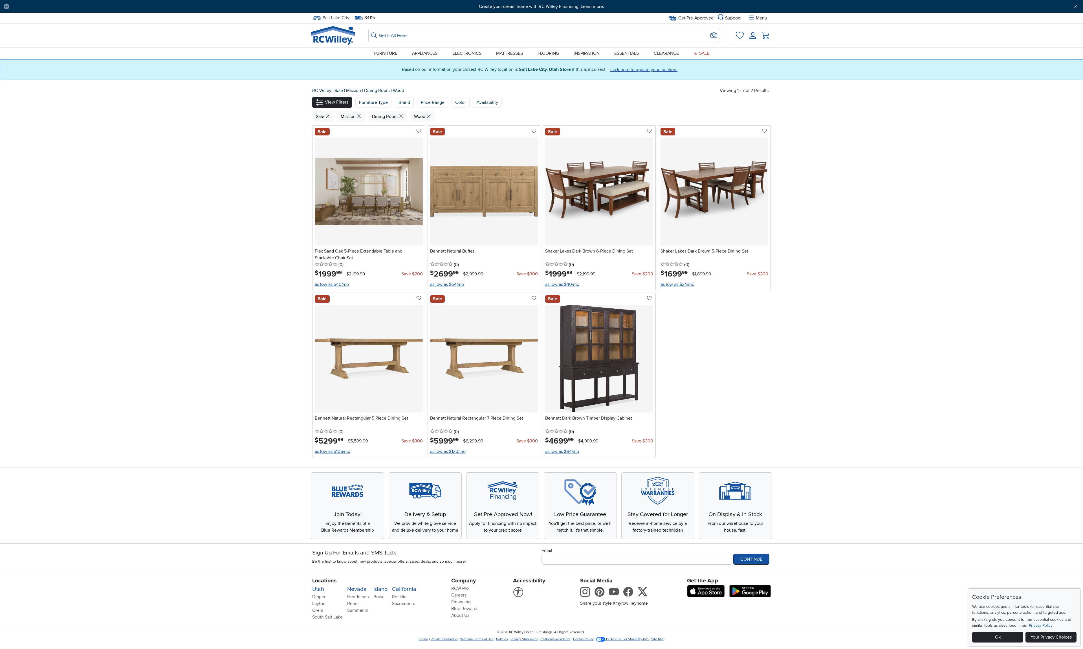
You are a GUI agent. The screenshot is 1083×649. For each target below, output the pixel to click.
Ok (998, 637)
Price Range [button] (432, 102)
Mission (354, 90)
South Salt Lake (327, 617)
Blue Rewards (464, 608)
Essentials (626, 53)
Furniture (385, 53)
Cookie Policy (583, 639)
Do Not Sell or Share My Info (627, 639)
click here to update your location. (643, 70)
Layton (318, 603)
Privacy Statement (524, 639)
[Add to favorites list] (419, 131)
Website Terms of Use (477, 639)
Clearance (666, 53)
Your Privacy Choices (1051, 637)
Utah (318, 589)
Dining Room (377, 90)
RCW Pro (460, 588)
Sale (703, 53)
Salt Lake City (335, 17)
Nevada (357, 589)
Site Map (657, 639)
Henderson (358, 597)
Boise (378, 597)
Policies (502, 639)
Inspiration (587, 53)
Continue (751, 559)
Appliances (424, 53)
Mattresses (509, 53)
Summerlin (357, 610)
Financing (461, 602)
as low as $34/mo (677, 284)
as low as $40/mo (332, 284)
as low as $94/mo (562, 451)
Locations (324, 580)
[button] (95, 6)
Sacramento (403, 603)
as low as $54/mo (447, 284)
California (404, 589)
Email (547, 550)
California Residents (555, 639)
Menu (761, 18)
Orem (317, 610)
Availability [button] (487, 102)
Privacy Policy (1041, 625)
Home (423, 639)
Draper (318, 597)
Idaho (380, 589)
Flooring (548, 53)
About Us (460, 615)
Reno (352, 603)
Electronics (466, 53)
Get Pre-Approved (696, 18)
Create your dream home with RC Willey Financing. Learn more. (541, 6)
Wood (398, 90)
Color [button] (460, 102)
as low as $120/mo (448, 451)
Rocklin (399, 597)
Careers (458, 595)
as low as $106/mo (332, 451)
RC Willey (321, 90)
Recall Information (444, 639)
